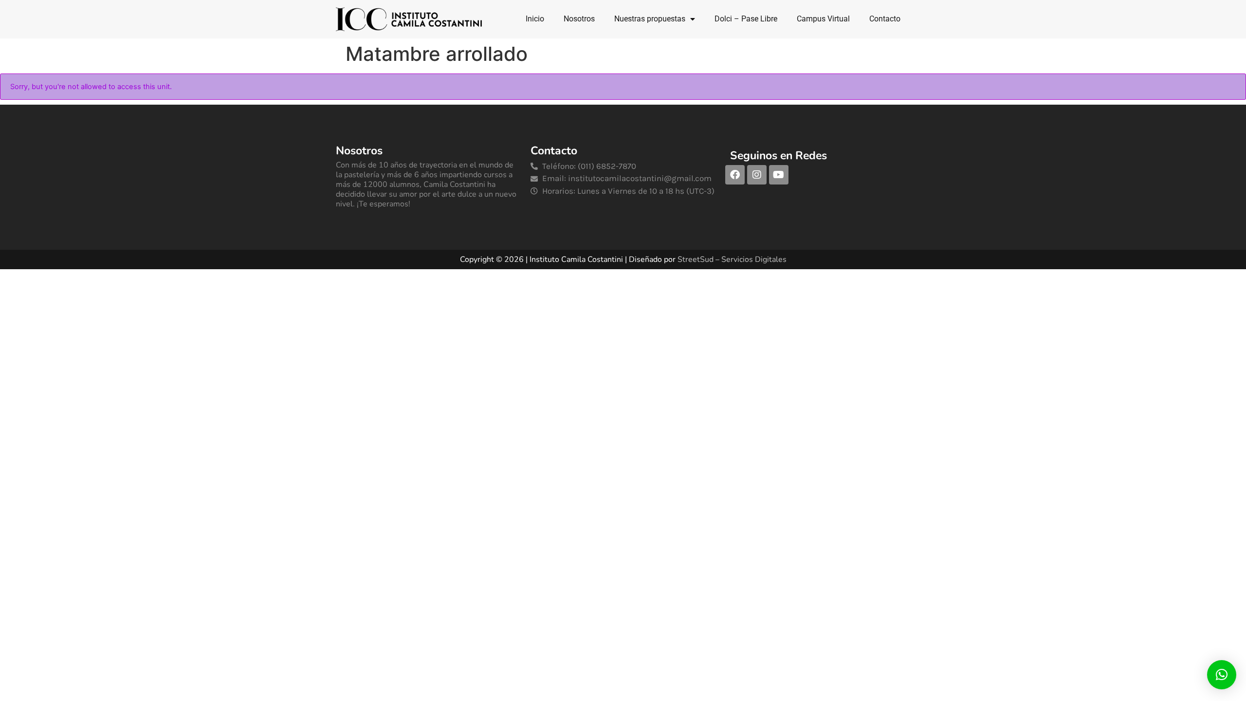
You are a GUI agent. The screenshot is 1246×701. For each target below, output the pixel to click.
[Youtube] (778, 174)
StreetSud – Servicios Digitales (732, 259)
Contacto (884, 18)
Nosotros (579, 18)
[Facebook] (735, 174)
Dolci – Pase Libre (746, 18)
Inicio (535, 18)
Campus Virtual (823, 18)
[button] (1221, 674)
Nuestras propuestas (649, 18)
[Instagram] (757, 174)
